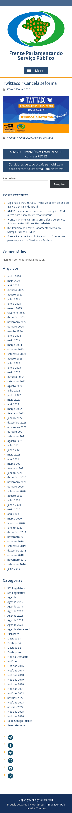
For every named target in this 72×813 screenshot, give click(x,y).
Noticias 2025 (15, 711)
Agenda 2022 (15, 620)
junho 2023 (14, 367)
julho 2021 (13, 445)
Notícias (12, 661)
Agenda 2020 (15, 611)
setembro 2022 (16, 381)
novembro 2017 (16, 559)
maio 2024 (13, 340)
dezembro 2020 (16, 477)
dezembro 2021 (16, 422)
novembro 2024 (16, 322)
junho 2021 (14, 450)
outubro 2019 (15, 541)
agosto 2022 (15, 386)
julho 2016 (13, 569)
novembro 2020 (16, 482)
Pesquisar (9, 178)
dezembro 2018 (16, 550)
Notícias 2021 (15, 688)
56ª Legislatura (16, 592)
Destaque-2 (14, 643)
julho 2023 (13, 363)
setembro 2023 (16, 354)
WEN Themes (38, 808)
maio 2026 (13, 281)
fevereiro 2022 (16, 413)
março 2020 (14, 518)
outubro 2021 (15, 431)
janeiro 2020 (14, 527)
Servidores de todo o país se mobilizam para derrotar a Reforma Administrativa (36, 166)
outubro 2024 (15, 326)
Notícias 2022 (15, 693)
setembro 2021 (16, 436)
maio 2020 (13, 509)
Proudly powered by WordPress (26, 804)
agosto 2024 (15, 331)
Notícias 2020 (15, 684)
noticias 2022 (15, 698)
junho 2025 (14, 303)
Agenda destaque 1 (45, 137)
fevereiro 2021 (16, 468)
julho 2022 (13, 390)
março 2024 (14, 345)
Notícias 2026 (15, 716)
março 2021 (14, 463)
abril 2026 (13, 285)
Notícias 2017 (15, 670)
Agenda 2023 (15, 624)
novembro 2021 (16, 427)
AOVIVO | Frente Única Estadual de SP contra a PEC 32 (36, 154)
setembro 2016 (16, 564)
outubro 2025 (15, 290)
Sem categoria (16, 725)
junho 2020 (14, 505)
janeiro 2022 (14, 418)
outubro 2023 (15, 349)
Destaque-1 (14, 638)
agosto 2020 (15, 495)
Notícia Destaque (17, 656)
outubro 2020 (15, 486)
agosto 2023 (15, 358)
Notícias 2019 (15, 679)
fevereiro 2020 (16, 523)
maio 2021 (13, 454)
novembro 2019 (16, 537)
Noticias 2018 (15, 675)
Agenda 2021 (24, 137)
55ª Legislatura (16, 588)
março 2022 (14, 409)
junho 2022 (14, 395)
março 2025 (14, 308)
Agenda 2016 (15, 602)
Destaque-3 (14, 647)
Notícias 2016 (15, 666)
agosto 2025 (15, 294)
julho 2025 (13, 299)
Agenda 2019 (15, 606)
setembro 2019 (16, 546)
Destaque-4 (14, 652)
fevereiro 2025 (16, 313)
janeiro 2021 (14, 473)
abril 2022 (13, 404)
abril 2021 (13, 459)
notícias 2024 (15, 707)
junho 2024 (14, 335)
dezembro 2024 (16, 317)
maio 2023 (13, 372)
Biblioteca (13, 634)
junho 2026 (14, 276)
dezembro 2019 (16, 532)
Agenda (11, 137)
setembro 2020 (16, 491)
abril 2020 (13, 514)
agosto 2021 (15, 441)
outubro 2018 (15, 555)
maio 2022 (13, 399)
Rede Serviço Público (19, 720)
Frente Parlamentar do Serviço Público (36, 55)
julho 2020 (13, 500)
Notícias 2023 (15, 702)
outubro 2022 (15, 377)
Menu (39, 71)
